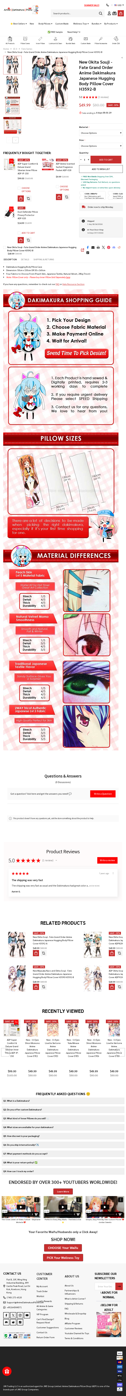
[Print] (98, 247)
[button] (10, 40)
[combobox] (78, 13)
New (32, 23)
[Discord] (113, 247)
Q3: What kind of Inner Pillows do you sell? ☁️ (26, 1118)
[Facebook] (87, 247)
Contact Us (42, 1332)
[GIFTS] (114, 13)
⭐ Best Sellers (17, 23)
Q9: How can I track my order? (18, 1171)
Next (15, 140)
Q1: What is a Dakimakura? (16, 1100)
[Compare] (28, 198)
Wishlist (40, 1296)
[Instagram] (20, 1315)
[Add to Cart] (21, 240)
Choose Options (26, 189)
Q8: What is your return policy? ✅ (20, 1162)
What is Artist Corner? (75, 1298)
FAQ (57, 284)
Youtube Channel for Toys (77, 1333)
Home (6, 48)
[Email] (92, 247)
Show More (94, 885)
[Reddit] (119, 247)
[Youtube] (27, 1315)
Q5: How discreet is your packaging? (21, 1136)
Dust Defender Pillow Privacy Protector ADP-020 (28, 215)
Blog (67, 1318)
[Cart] (121, 13)
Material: (84, 127)
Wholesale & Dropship (75, 1313)
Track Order (42, 1291)
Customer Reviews (73, 1328)
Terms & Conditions (74, 1338)
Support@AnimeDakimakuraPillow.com (25, 1302)
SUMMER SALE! (91, 5)
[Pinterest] (108, 247)
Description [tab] (10, 259)
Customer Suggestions (48, 1327)
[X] (103, 247)
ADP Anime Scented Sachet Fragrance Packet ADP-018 (65, 166)
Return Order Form (46, 1337)
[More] (25, 23)
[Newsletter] (119, 1286)
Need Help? (73, 31)
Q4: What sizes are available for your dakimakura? (28, 1127)
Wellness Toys (80, 23)
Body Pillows (45, 23)
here (68, 277)
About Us (69, 1285)
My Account (42, 1286)
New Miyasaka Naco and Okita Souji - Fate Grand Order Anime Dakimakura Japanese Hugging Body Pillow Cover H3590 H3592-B (53, 973)
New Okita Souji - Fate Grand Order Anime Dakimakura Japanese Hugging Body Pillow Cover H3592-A (53, 940)
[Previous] (5, 1052)
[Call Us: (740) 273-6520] (107, 5)
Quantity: (84, 152)
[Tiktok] (87, 252)
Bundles (96, 23)
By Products (110, 23)
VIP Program (42, 1314)
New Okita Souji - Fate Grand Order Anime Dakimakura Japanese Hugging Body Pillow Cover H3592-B (41, 249)
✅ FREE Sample (55, 31)
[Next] (120, 1052)
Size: (82, 140)
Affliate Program (72, 1323)
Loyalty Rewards (44, 1301)
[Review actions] (113, 873)
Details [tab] (25, 259)
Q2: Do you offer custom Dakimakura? (22, 1109)
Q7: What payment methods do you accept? (25, 1153)
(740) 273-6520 (14, 1297)
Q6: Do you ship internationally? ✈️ (21, 1144)
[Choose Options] (21, 198)
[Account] (109, 13)
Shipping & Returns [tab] (43, 259)
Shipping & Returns (74, 1303)
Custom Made (62, 23)
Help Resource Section (73, 284)
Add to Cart (107, 159)
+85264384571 (14, 1307)
